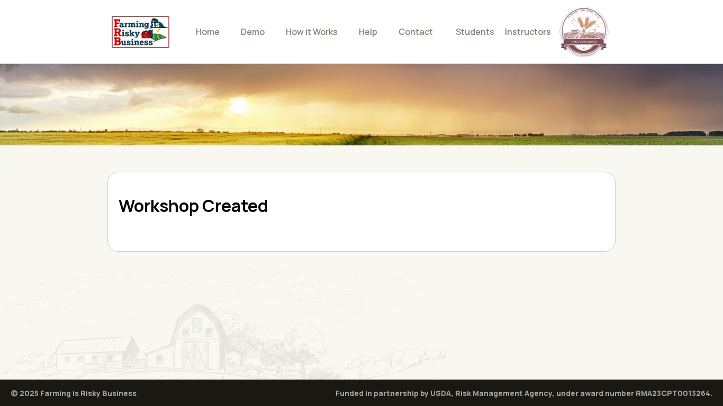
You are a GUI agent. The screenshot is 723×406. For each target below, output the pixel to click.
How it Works (312, 32)
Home (208, 32)
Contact (416, 32)
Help (368, 32)
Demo (253, 32)
